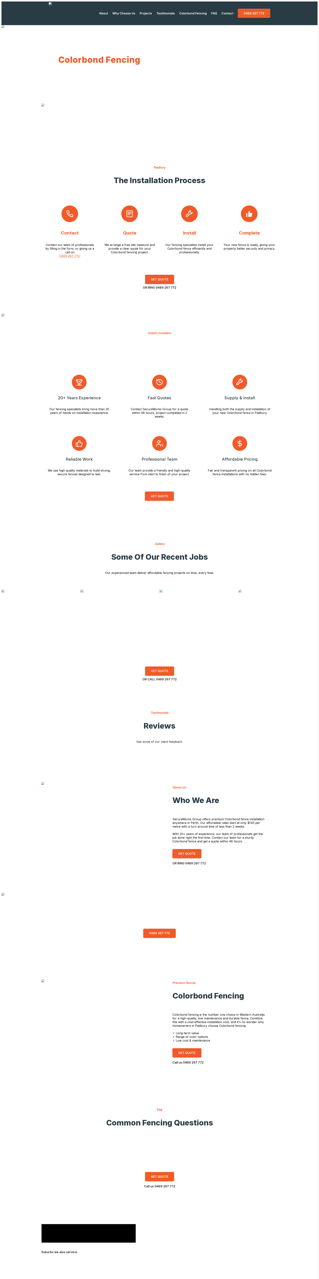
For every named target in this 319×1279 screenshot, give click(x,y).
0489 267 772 (69, 256)
